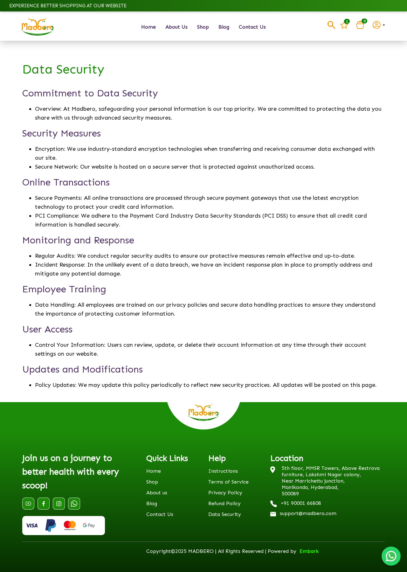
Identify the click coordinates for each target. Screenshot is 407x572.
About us (156, 493)
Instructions (223, 471)
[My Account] (379, 24)
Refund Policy (224, 503)
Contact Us (252, 27)
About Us (176, 27)
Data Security (224, 514)
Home (148, 27)
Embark (309, 551)
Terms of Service (228, 482)
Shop (203, 27)
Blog (223, 27)
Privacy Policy (225, 493)
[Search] (331, 25)
